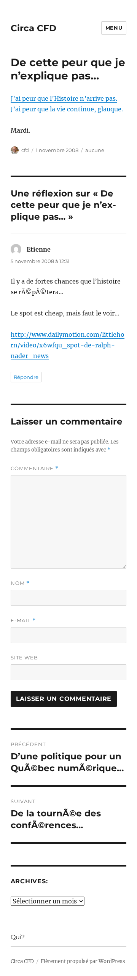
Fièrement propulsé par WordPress (83, 961)
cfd (25, 150)
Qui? (18, 937)
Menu (113, 28)
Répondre (26, 377)
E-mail (23, 620)
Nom (20, 583)
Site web (24, 657)
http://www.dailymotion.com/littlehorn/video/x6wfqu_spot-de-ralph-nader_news (67, 345)
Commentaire (35, 468)
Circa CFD (33, 28)
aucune (94, 150)
